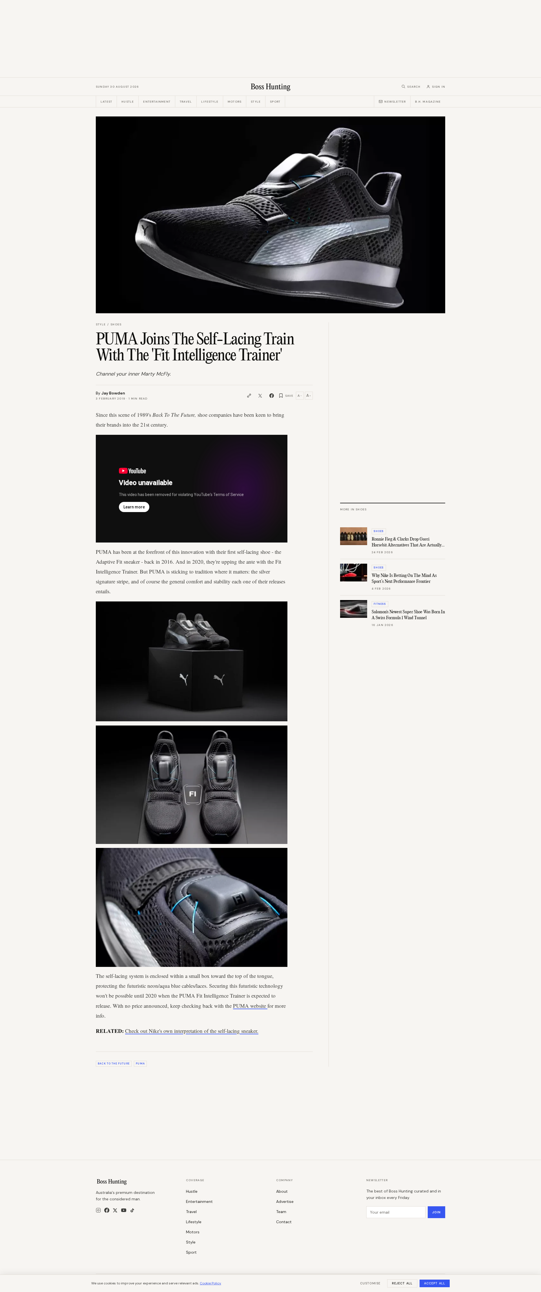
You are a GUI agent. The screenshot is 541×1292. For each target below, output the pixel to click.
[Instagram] (98, 1210)
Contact (284, 1221)
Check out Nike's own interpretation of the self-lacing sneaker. (191, 1030)
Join (436, 1212)
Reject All (402, 1283)
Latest (106, 101)
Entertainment (156, 101)
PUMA (140, 1063)
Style (256, 101)
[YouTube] (124, 1210)
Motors (234, 101)
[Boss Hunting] (270, 86)
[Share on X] (260, 395)
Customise (370, 1283)
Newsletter (395, 101)
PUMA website (250, 1005)
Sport (275, 101)
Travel (186, 101)
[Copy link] (249, 395)
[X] (115, 1210)
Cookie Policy (210, 1283)
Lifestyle (209, 101)
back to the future (113, 1063)
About (282, 1191)
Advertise (285, 1201)
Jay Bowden (113, 393)
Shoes (115, 324)
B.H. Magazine (428, 101)
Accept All (434, 1283)
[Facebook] (106, 1210)
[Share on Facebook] (271, 395)
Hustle (127, 101)
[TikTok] (132, 1210)
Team (281, 1211)
